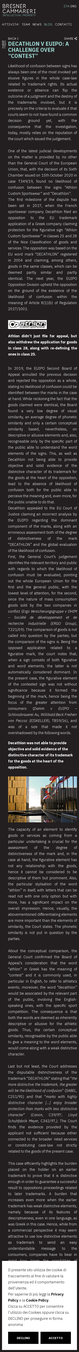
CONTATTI (63, 24)
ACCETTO (56, 1338)
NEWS (37, 24)
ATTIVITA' (10, 24)
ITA (66, 6)
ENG (73, 6)
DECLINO (23, 1338)
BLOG (48, 24)
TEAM (26, 24)
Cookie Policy (37, 1300)
